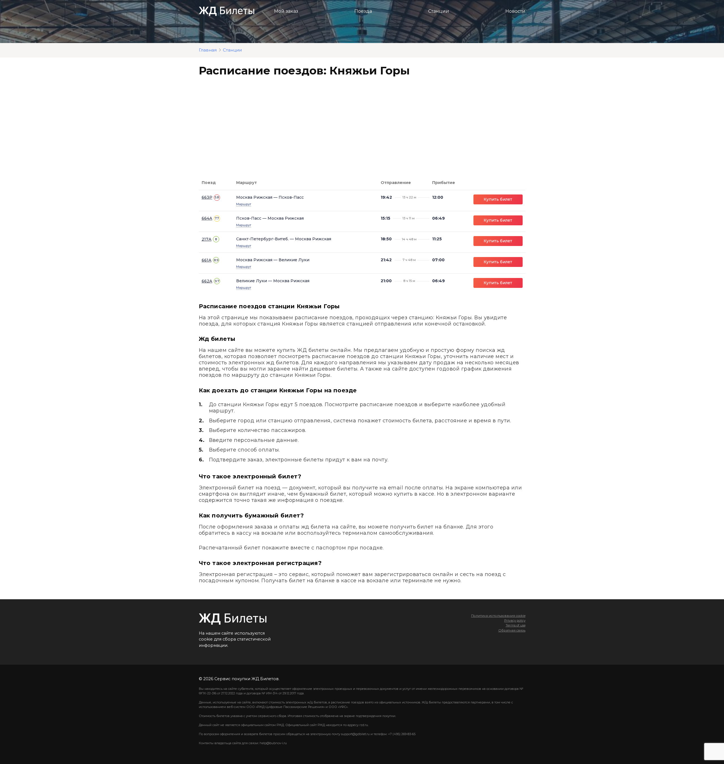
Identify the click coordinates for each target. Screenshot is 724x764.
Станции (438, 11)
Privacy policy (514, 620)
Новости (515, 11)
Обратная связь (511, 630)
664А (207, 218)
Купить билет (498, 199)
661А (207, 260)
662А (207, 281)
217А (207, 239)
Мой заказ (286, 11)
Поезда (363, 11)
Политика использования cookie (498, 616)
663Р (207, 197)
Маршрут (243, 204)
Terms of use (515, 625)
